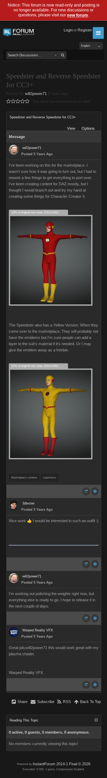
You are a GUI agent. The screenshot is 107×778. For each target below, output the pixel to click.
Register (85, 30)
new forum (77, 15)
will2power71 (36, 94)
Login (68, 30)
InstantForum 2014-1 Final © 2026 (61, 764)
